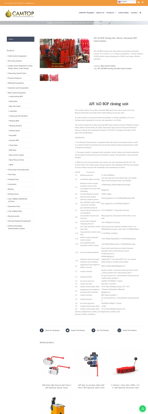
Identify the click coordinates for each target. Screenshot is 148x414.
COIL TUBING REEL (15, 211)
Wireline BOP (14, 121)
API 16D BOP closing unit (107, 68)
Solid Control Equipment (17, 56)
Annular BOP (14, 140)
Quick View (56, 365)
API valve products (15, 61)
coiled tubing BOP (16, 96)
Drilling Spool (14, 130)
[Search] (140, 12)
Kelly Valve (13, 101)
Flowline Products (14, 78)
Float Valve (13, 145)
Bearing (11, 189)
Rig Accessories (13, 216)
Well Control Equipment (17, 93)
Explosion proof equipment (18, 88)
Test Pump (12, 174)
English (124, 1)
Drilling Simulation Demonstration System (16, 227)
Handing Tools (13, 179)
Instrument (12, 184)
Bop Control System (108, 66)
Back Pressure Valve (16, 160)
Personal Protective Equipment (19, 221)
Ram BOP (12, 135)
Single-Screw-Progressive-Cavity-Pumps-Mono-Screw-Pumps (20, 67)
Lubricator (13, 111)
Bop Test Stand (14, 106)
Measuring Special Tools (17, 73)
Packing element (15, 126)
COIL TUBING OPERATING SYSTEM (17, 200)
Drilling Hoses (13, 194)
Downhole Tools (14, 206)
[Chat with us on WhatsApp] (142, 408)
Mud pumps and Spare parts (18, 169)
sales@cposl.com (30, 3)
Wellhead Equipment (16, 83)
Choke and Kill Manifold (18, 116)
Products (50, 23)
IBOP (11, 165)
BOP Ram (12, 150)
